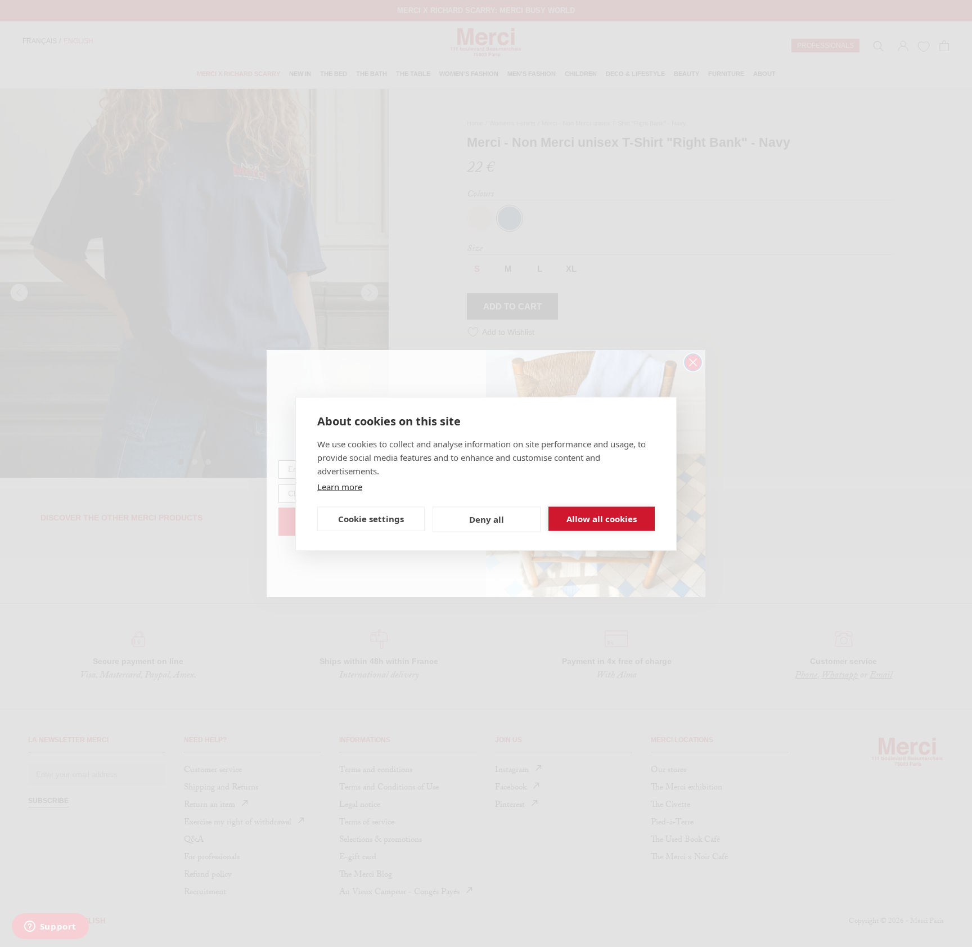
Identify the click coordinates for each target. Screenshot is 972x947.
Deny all (486, 519)
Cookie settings (371, 518)
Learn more (339, 486)
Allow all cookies (601, 518)
